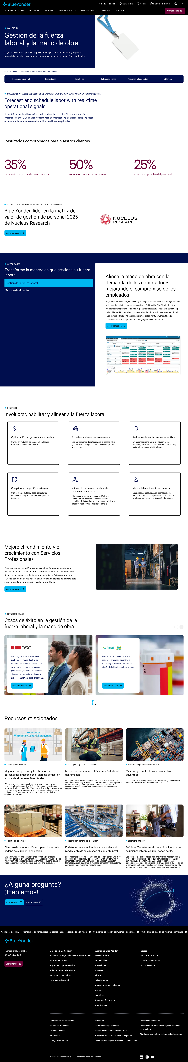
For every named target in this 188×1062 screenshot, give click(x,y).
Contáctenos (101, 1005)
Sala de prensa (101, 980)
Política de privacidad (59, 1025)
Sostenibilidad (101, 960)
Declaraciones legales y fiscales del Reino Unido (116, 1040)
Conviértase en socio (150, 960)
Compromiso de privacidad (62, 1020)
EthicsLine (99, 1020)
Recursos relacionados (138, 79)
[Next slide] (181, 627)
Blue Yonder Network (59, 960)
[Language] (176, 5)
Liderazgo (99, 975)
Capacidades (50, 79)
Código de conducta (59, 1040)
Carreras (99, 970)
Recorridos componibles (60, 975)
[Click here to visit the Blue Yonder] (5, 71)
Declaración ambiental (150, 1020)
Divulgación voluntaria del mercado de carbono (161, 1034)
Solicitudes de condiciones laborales (111, 1030)
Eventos (99, 990)
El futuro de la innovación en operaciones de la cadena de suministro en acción (33, 836)
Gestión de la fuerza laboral (21, 283)
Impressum (55, 1035)
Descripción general (21, 79)
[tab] (92, 704)
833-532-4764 (12, 955)
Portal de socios (148, 965)
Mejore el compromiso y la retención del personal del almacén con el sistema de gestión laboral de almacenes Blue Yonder (33, 761)
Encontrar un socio (149, 955)
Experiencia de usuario (60, 980)
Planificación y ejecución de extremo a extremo (71, 955)
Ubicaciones (100, 965)
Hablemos (167, 79)
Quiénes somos (102, 955)
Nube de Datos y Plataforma (62, 970)
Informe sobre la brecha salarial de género (113, 1035)
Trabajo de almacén (17, 290)
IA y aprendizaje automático (62, 965)
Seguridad (99, 995)
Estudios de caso (108, 79)
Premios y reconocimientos (107, 985)
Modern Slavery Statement (107, 1025)
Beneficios (79, 79)
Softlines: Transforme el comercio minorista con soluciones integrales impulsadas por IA (155, 836)
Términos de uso (57, 1030)
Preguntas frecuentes (105, 1000)
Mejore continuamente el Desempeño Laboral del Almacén (94, 761)
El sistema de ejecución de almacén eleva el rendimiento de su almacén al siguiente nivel (94, 836)
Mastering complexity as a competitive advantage (155, 761)
